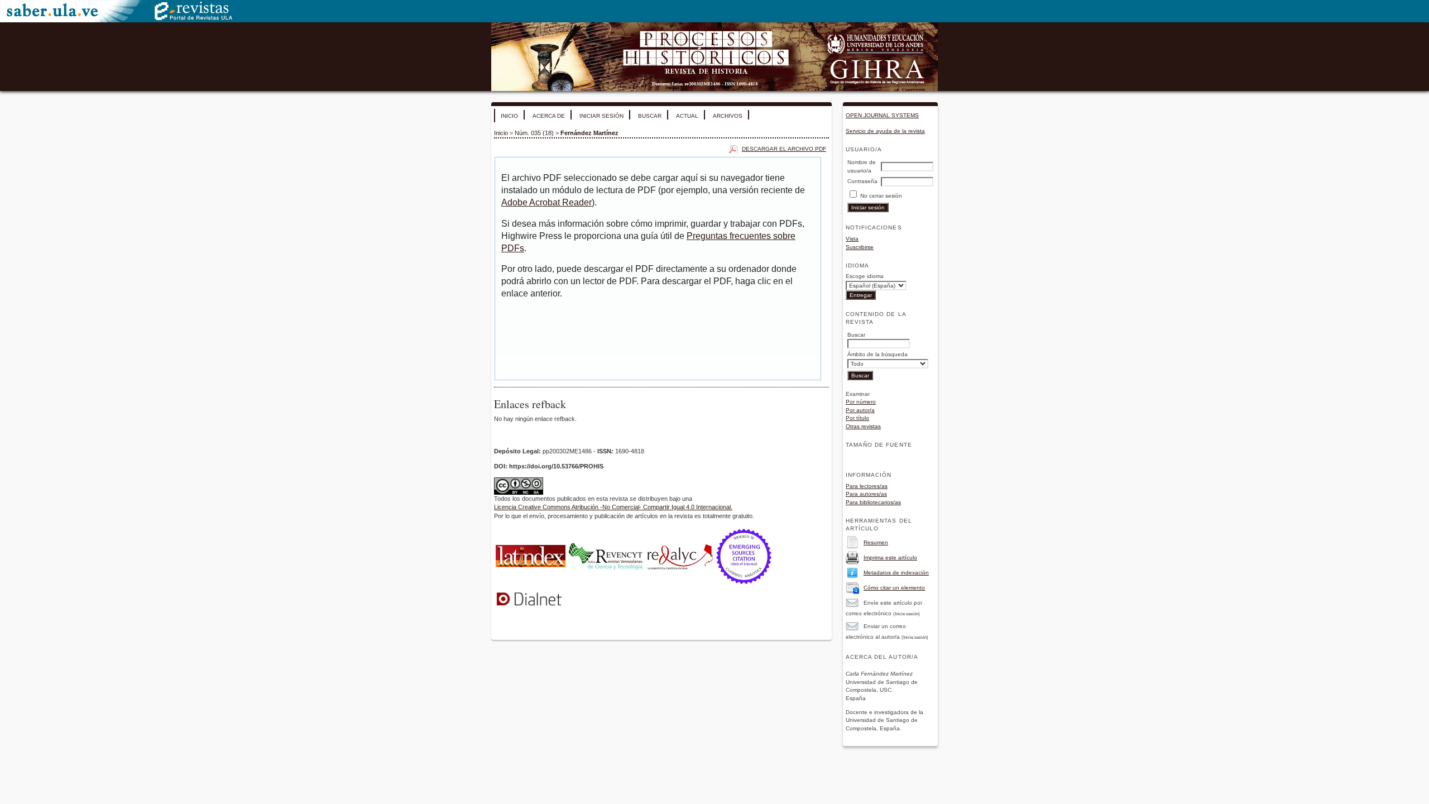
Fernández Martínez (589, 133)
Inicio (509, 116)
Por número (861, 402)
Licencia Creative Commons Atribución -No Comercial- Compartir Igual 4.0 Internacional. (613, 507)
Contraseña (862, 181)
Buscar (649, 116)
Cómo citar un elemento (894, 588)
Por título (857, 418)
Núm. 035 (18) (534, 133)
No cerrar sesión (881, 196)
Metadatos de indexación (896, 573)
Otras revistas (863, 426)
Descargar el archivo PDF (784, 149)
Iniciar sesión (601, 116)
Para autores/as (866, 494)
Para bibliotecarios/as (873, 502)
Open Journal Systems (882, 115)
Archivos (727, 116)
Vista (852, 239)
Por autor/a (860, 410)
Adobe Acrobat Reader (546, 202)
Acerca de (549, 116)
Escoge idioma (865, 276)
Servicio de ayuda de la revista (885, 131)
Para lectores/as (867, 486)
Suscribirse (860, 247)
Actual (687, 116)
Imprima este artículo (890, 557)
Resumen (876, 542)
